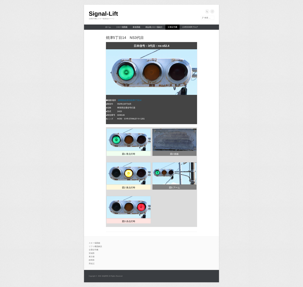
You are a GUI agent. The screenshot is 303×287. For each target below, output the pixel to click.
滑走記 (91, 263)
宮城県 (91, 253)
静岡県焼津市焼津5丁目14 (129, 100)
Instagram (212, 11)
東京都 (91, 257)
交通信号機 (172, 27)
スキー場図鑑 (121, 27)
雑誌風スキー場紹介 (154, 27)
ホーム (108, 27)
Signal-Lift (103, 13)
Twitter (207, 11)
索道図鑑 (136, 27)
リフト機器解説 (95, 246)
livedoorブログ (190, 27)
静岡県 (91, 260)
